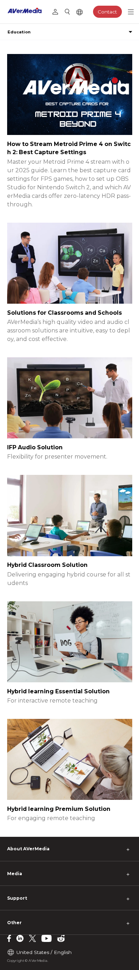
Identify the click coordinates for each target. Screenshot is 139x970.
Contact (107, 12)
